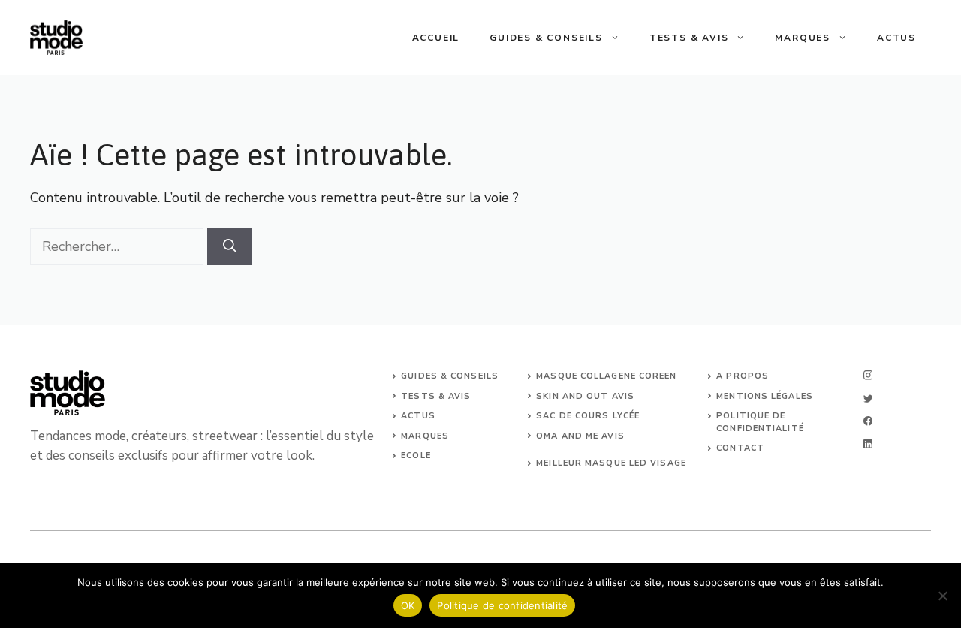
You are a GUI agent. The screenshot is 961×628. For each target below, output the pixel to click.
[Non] (942, 595)
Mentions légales (764, 396)
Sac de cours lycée (588, 415)
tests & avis (436, 396)
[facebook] (868, 421)
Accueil (436, 38)
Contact (740, 448)
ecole (416, 455)
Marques (802, 38)
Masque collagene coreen (606, 376)
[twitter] (868, 398)
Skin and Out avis (585, 396)
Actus (896, 38)
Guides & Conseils (546, 38)
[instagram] (868, 375)
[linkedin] (868, 444)
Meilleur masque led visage (611, 463)
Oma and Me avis (580, 436)
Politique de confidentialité (502, 605)
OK (408, 605)
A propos (742, 376)
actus (418, 415)
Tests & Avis (689, 38)
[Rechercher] (229, 246)
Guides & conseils (450, 376)
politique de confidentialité (760, 422)
